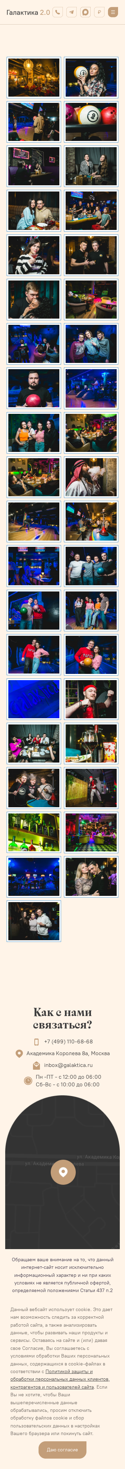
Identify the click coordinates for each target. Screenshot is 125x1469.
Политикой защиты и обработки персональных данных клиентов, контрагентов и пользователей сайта (60, 1379)
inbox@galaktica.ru (68, 1065)
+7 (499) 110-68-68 (68, 1041)
